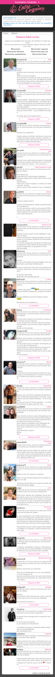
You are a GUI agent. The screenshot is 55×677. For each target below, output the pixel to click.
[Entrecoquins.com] (27, 13)
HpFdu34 (21, 279)
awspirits (21, 538)
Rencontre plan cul (39, 52)
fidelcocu (21, 251)
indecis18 (21, 559)
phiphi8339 (21, 442)
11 (44, 673)
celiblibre (21, 634)
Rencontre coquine (39, 49)
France (5, 33)
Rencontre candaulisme (15, 54)
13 (49, 673)
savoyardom (22, 225)
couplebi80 (21, 123)
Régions (14, 33)
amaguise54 (22, 331)
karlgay (20, 649)
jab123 (20, 167)
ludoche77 (21, 465)
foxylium (20, 609)
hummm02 (21, 91)
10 (42, 673)
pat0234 (20, 192)
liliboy (19, 310)
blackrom (21, 508)
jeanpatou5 (22, 60)
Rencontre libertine (15, 52)
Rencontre (15, 49)
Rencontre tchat (39, 54)
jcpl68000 (21, 407)
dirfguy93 (21, 587)
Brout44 (20, 150)
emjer (19, 488)
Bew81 (20, 386)
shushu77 (21, 362)
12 (47, 673)
